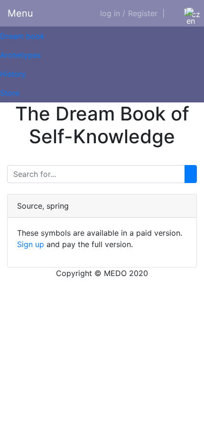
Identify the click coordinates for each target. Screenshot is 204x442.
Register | (146, 13)
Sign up (30, 244)
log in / (112, 13)
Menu (20, 13)
